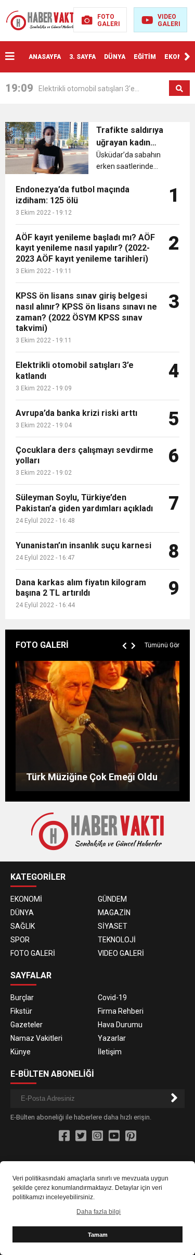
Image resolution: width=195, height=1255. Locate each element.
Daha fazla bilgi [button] (98, 1211)
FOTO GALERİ (32, 953)
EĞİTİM (145, 56)
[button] (187, 56)
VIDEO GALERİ (121, 953)
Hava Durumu (120, 1024)
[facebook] (64, 1136)
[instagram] (97, 1136)
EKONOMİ (179, 56)
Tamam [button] (98, 1235)
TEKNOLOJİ (117, 940)
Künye (20, 1052)
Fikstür (21, 1011)
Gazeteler (26, 1024)
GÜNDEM (112, 899)
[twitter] (80, 1136)
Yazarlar (112, 1038)
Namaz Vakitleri (36, 1038)
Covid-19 (112, 997)
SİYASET (112, 926)
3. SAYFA (82, 56)
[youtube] (114, 1136)
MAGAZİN (114, 912)
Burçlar (22, 997)
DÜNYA (114, 56)
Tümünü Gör (162, 645)
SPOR (20, 940)
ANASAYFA (45, 56)
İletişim (110, 1052)
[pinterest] (130, 1136)
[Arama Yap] (179, 88)
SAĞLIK (22, 926)
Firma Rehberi (121, 1011)
